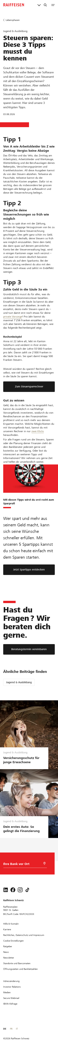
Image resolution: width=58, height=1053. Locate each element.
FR (11, 1028)
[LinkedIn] (5, 889)
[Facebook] (12, 889)
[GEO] (44, 863)
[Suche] (45, 5)
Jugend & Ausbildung (19, 682)
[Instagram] (20, 889)
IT (17, 1028)
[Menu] (53, 5)
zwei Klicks (37, 431)
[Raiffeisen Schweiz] (14, 5)
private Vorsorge (12, 316)
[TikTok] (27, 889)
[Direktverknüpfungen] (39, 5)
